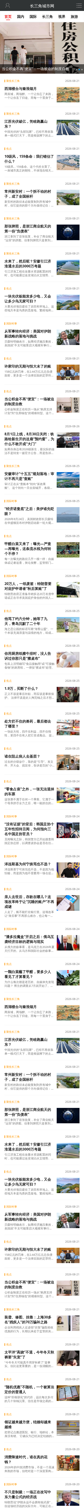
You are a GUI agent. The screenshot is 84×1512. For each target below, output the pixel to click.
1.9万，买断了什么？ (21, 688)
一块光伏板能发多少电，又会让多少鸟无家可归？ (27, 299)
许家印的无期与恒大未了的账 (27, 366)
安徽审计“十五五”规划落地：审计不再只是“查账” (29, 476)
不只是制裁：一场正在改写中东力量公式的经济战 (27, 1494)
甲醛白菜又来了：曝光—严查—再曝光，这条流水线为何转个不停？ (27, 548)
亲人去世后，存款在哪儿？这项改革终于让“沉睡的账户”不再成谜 (29, 901)
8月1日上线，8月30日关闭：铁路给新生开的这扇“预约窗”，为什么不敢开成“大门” (29, 439)
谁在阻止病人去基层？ (22, 756)
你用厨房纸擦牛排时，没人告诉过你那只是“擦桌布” (27, 656)
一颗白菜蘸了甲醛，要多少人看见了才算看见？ (27, 974)
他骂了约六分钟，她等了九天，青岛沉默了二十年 (25, 621)
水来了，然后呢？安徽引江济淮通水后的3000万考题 (27, 264)
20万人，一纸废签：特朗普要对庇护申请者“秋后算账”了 (28, 586)
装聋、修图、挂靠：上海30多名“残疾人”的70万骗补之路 (28, 1319)
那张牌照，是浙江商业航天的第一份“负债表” (27, 228)
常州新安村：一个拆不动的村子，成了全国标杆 (27, 194)
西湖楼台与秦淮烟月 (20, 88)
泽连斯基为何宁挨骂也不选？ (27, 863)
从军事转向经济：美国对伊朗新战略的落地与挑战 (27, 334)
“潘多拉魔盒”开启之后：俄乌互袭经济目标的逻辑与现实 (29, 939)
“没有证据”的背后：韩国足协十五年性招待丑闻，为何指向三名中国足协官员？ (29, 829)
